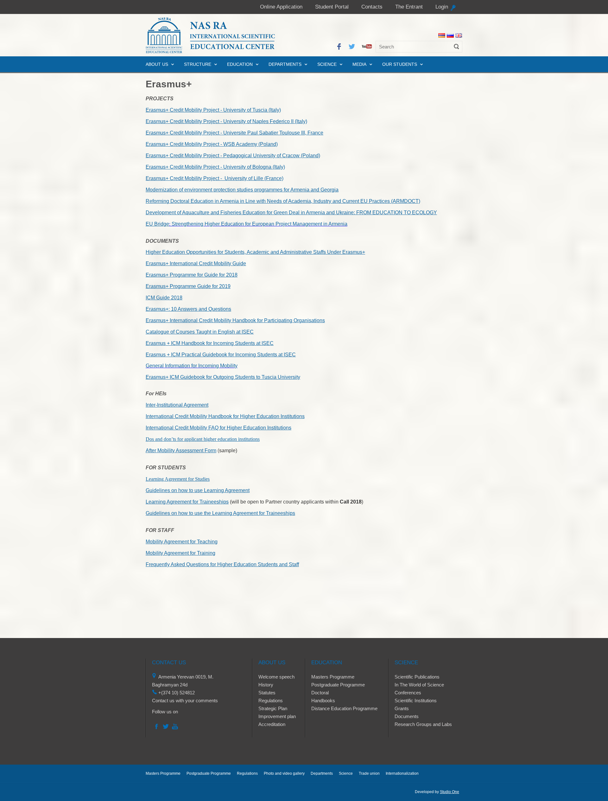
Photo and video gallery (284, 773)
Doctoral (320, 692)
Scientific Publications (417, 676)
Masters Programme (332, 676)
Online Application (281, 7)
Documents (407, 716)
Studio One (449, 792)
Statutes (267, 692)
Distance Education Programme (344, 708)
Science (327, 64)
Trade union (369, 773)
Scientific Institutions (416, 700)
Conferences (408, 692)
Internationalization (402, 773)
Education (240, 64)
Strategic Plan (272, 708)
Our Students (399, 64)
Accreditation (271, 724)
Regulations (270, 700)
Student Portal (332, 7)
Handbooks (323, 700)
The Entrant (409, 7)
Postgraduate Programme (338, 684)
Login (441, 7)
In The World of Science (419, 684)
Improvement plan (277, 716)
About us (157, 64)
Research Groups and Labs (423, 724)
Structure (197, 64)
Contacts (372, 7)
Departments (285, 64)
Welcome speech (276, 676)
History (265, 684)
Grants (402, 708)
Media (359, 64)
